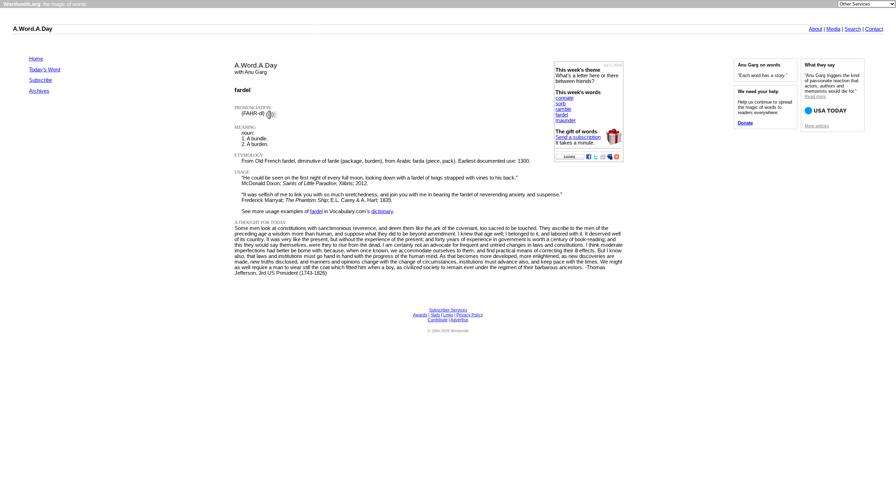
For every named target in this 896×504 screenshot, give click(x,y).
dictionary (382, 211)
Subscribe (40, 80)
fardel (561, 115)
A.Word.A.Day (32, 28)
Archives (39, 91)
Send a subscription (578, 137)
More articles (817, 126)
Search (853, 29)
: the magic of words (45, 4)
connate (564, 98)
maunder (565, 120)
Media (833, 29)
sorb (560, 103)
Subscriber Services (448, 310)
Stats (435, 315)
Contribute (438, 319)
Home (36, 59)
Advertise (459, 319)
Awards (420, 315)
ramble (563, 109)
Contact (874, 29)
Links (448, 315)
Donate (745, 123)
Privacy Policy (469, 315)
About (815, 29)
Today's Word (44, 69)
